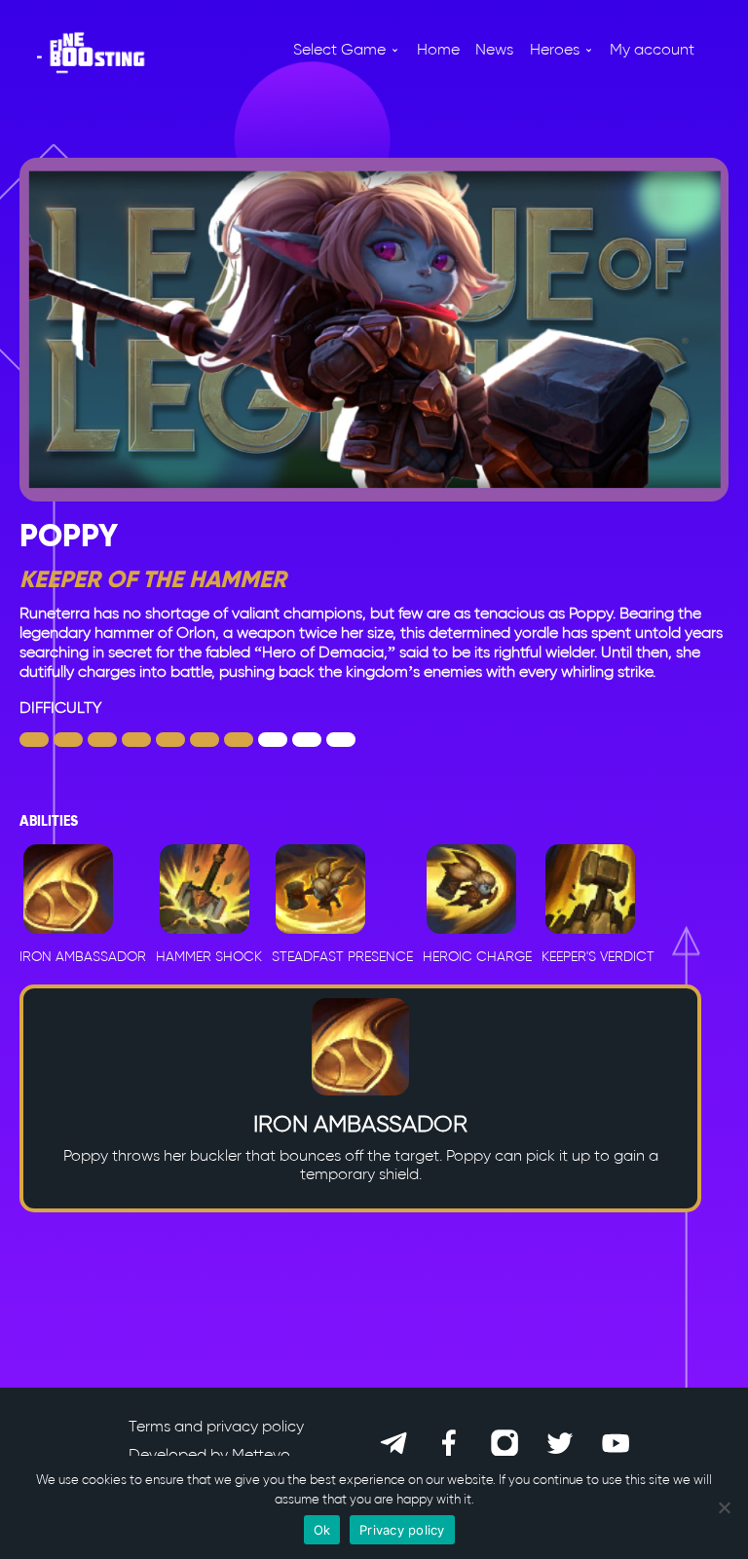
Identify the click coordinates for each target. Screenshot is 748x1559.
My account (652, 49)
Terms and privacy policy (216, 1426)
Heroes (555, 49)
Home (438, 49)
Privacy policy (402, 1530)
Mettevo (261, 1454)
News (494, 49)
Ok (322, 1530)
